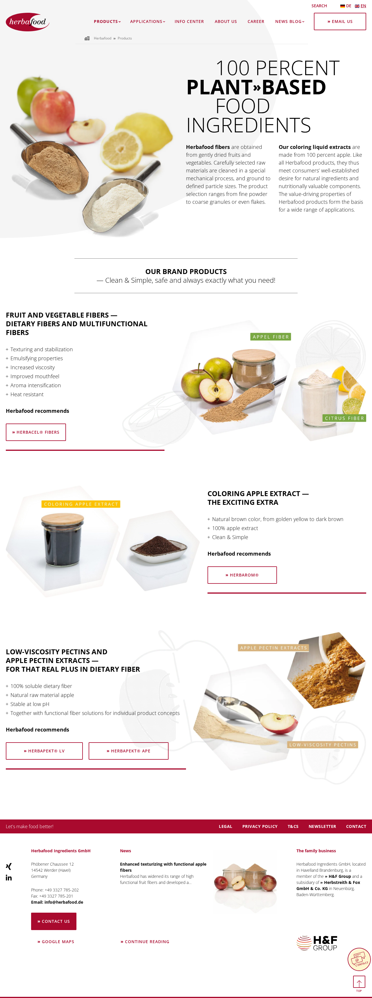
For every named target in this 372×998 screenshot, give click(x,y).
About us (226, 21)
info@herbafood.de (63, 902)
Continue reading (147, 938)
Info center (189, 21)
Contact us (56, 921)
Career (256, 21)
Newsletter (322, 826)
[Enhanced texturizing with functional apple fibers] (245, 882)
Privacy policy (260, 826)
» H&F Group (338, 876)
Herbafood (102, 38)
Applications (146, 21)
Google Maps (58, 941)
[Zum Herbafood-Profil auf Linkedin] (9, 877)
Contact (356, 826)
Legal (226, 826)
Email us (342, 21)
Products (106, 21)
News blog (288, 21)
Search (319, 5)
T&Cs (293, 826)
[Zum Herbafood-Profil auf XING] (9, 866)
